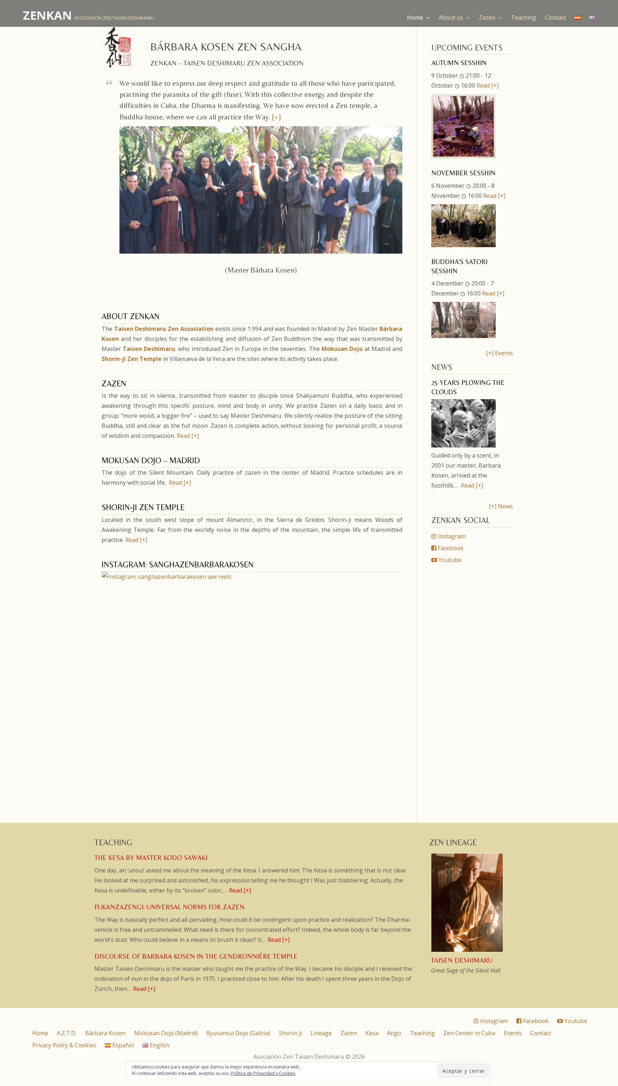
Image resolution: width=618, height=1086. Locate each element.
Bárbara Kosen (105, 1033)
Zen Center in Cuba (469, 1033)
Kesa (372, 1033)
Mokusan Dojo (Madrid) (166, 1033)
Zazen (488, 17)
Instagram (451, 536)
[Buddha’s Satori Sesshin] (463, 336)
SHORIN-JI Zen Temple (143, 507)
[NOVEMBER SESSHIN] (463, 245)
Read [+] (188, 436)
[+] (276, 117)
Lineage (321, 1033)
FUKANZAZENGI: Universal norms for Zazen (169, 907)
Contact (555, 17)
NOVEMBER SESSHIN (463, 173)
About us (452, 17)
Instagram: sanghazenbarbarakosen (178, 564)
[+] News (501, 506)
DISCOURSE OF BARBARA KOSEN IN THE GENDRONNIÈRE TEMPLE (196, 956)
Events (513, 1033)
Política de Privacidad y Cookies (263, 1073)
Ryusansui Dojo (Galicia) (238, 1033)
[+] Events (499, 353)
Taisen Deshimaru (149, 349)
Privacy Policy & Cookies (64, 1045)
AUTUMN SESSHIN (459, 63)
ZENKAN (47, 15)
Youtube (449, 560)
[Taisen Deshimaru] (467, 951)
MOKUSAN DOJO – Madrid (151, 460)
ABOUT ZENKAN (131, 316)
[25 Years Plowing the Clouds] (463, 445)
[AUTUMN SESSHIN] (463, 156)
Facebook (450, 548)
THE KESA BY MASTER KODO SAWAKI (150, 857)
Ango (394, 1033)
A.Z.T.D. (67, 1033)
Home (416, 17)
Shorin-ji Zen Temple (132, 359)
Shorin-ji (290, 1033)
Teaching (523, 17)
